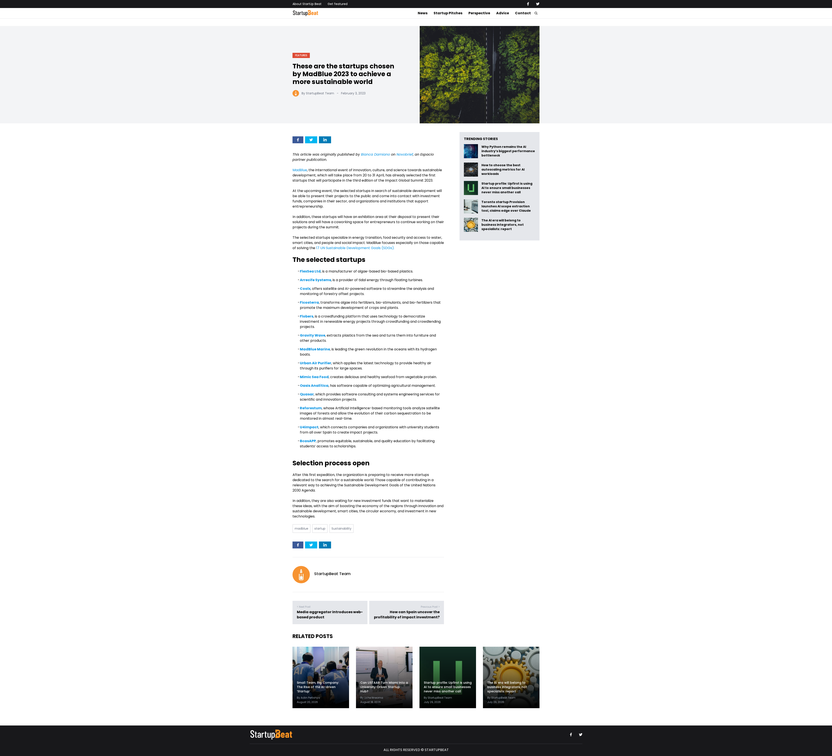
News (422, 13)
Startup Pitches (448, 13)
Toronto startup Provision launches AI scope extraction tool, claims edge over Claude (506, 206)
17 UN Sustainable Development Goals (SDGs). (355, 247)
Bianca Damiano (375, 154)
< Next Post (303, 607)
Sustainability (341, 528)
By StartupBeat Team (318, 93)
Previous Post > (430, 607)
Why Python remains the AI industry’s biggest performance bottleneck (508, 151)
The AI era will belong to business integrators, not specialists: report (502, 224)
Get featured (338, 4)
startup (319, 528)
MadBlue (299, 170)
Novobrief (404, 154)
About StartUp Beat (307, 4)
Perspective (479, 13)
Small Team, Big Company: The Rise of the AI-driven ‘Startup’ (318, 686)
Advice (502, 13)
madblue (301, 528)
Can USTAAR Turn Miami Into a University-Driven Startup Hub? (384, 686)
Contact (523, 13)
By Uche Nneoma (371, 698)
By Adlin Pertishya (308, 698)
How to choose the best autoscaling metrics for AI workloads (503, 169)
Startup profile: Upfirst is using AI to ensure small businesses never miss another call (506, 188)
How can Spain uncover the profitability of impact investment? (407, 614)
